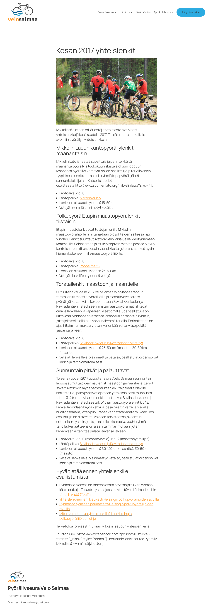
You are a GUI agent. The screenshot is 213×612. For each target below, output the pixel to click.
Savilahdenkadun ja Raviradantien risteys (111, 343)
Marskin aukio (90, 198)
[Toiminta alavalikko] (132, 12)
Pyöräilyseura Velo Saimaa (38, 588)
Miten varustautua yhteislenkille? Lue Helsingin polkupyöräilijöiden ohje (95, 516)
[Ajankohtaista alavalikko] (173, 12)
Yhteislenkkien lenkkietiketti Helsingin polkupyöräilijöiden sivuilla (109, 499)
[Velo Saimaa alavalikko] (115, 12)
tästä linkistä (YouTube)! (78, 494)
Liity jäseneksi (191, 12)
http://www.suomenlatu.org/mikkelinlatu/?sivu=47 (113, 185)
